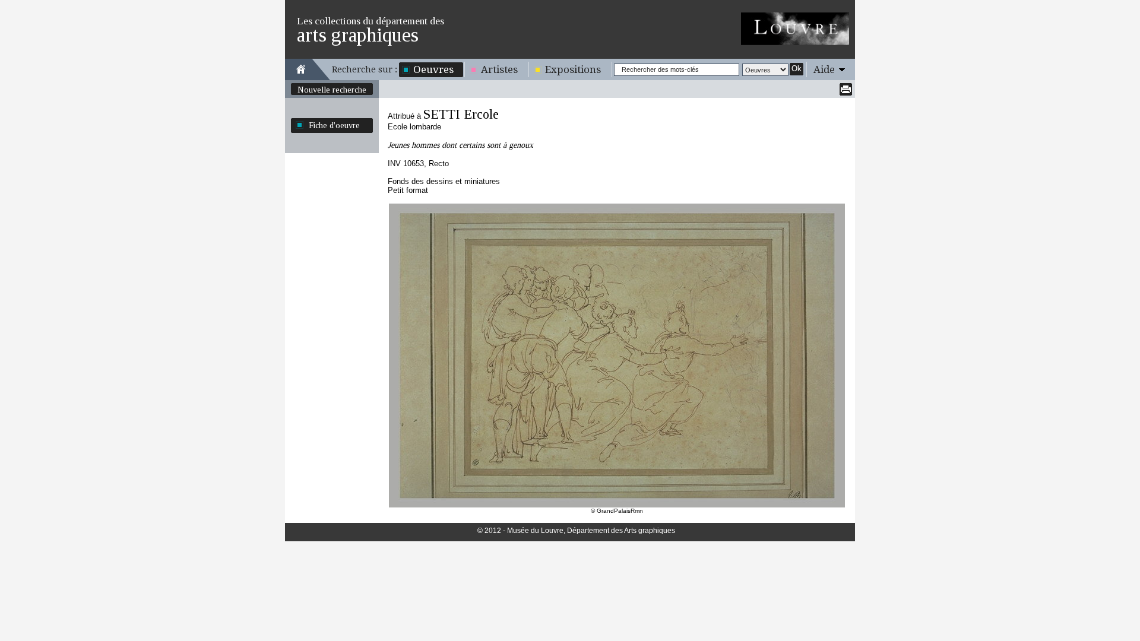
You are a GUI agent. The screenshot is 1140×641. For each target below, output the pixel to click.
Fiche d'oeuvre (334, 125)
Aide (824, 69)
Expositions (573, 69)
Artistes (499, 69)
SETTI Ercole (461, 114)
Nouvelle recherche (331, 89)
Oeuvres (433, 69)
